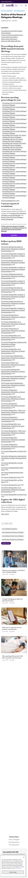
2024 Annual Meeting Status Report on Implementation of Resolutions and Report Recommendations (13, 290)
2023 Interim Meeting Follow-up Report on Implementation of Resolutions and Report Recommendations (13, 297)
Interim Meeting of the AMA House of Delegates (12, 532)
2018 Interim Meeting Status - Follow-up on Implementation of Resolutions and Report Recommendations (13, 412)
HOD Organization (19, 10)
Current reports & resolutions (9, 37)
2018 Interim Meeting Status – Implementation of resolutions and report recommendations (12, 419)
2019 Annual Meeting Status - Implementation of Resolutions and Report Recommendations (13, 406)
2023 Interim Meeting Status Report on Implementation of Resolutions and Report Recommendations (13, 303)
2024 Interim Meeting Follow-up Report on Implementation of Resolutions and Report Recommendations (13, 269)
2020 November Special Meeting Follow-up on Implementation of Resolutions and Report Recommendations (14, 378)
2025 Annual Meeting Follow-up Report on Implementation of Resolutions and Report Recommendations (13, 256)
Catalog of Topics (6, 543)
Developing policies (14, 842)
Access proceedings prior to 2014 (10, 200)
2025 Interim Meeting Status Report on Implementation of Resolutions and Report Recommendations (13, 249)
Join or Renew (16, 5)
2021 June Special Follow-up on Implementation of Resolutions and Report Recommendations (13, 365)
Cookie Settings (13, 872)
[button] (14, 1)
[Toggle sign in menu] (26, 5)
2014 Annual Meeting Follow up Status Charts (14, 494)
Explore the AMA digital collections (11, 41)
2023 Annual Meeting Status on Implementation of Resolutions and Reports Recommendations (13, 317)
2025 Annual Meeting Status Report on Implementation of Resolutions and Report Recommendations (13, 262)
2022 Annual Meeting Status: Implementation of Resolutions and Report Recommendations (14, 344)
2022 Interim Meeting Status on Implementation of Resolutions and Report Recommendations (13, 331)
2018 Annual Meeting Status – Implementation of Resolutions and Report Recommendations (13, 440)
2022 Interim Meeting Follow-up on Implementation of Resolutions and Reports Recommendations (13, 324)
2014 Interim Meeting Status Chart (11, 477)
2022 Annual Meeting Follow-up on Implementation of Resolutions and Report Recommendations (13, 337)
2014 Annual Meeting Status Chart (10, 485)
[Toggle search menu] (21, 5)
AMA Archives (5, 514)
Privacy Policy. (18, 868)
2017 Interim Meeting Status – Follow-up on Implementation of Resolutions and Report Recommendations (13, 433)
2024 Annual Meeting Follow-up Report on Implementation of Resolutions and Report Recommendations (13, 283)
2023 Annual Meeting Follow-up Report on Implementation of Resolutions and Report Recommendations (13, 310)
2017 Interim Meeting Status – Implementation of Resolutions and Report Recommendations (13, 446)
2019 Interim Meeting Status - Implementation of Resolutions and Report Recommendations (13, 392)
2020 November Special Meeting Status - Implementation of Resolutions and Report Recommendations (13, 385)
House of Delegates (7, 10)
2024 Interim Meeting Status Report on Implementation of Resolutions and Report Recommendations (13, 276)
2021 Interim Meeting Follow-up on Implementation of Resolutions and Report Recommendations (13, 351)
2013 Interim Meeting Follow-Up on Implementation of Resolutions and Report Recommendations (13, 490)
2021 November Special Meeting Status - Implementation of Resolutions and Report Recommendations (13, 358)
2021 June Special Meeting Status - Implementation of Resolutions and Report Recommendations (13, 371)
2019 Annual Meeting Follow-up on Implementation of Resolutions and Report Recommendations (13, 399)
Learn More (14, 235)
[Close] (24, 857)
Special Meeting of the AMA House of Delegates (12, 539)
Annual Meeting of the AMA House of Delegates (12, 536)
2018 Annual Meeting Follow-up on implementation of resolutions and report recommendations (12, 426)
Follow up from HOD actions (9, 39)
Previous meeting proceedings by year (12, 35)
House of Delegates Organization (9, 529)
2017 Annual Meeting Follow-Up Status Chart (14, 451)
